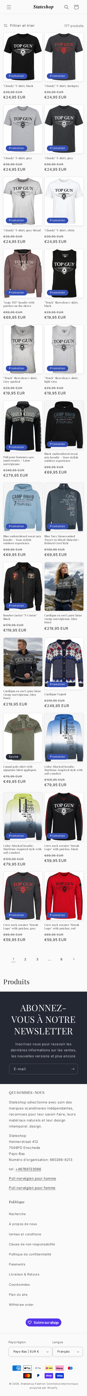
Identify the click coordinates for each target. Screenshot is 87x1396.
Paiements (17, 1264)
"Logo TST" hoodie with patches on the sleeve (18, 304)
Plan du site (18, 1294)
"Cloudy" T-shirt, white (59, 230)
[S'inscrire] (73, 1069)
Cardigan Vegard (55, 694)
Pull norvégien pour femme (32, 1188)
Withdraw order (21, 1304)
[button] (9, 7)
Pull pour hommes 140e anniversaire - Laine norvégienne (18, 460)
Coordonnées (19, 1284)
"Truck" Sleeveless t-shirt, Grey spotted (20, 379)
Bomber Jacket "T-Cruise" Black (20, 617)
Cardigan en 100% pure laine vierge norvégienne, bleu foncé (63, 619)
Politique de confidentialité (30, 1254)
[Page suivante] (74, 959)
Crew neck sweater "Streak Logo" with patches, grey (20, 926)
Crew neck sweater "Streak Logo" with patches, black (61, 847)
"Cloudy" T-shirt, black (18, 86)
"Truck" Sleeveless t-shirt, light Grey (61, 379)
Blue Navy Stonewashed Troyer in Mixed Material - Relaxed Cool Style (62, 540)
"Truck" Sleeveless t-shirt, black (61, 304)
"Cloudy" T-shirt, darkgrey (61, 86)
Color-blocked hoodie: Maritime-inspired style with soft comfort (63, 770)
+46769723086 (28, 1169)
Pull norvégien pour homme (32, 1178)
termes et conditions (25, 1234)
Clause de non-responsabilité (32, 1244)
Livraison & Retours (24, 1274)
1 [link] (13, 959)
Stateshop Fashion (33, 1383)
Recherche (17, 1214)
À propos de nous (23, 1224)
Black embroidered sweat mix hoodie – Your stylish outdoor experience (61, 457)
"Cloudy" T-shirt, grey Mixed (22, 230)
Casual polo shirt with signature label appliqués (19, 768)
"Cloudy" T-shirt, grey (17, 158)
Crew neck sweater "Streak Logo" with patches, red (61, 926)
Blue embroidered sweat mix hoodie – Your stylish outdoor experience (22, 540)
